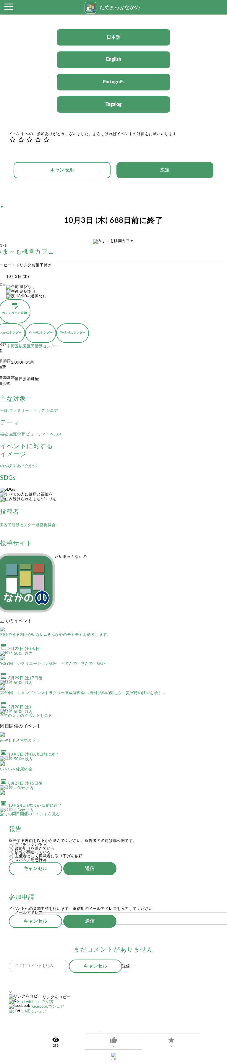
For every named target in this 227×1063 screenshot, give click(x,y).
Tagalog (114, 104)
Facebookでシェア (47, 1007)
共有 (113, 1058)
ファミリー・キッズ (27, 411)
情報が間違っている (33, 852)
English (113, 59)
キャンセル (62, 170)
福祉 (4, 434)
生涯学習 (17, 434)
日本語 (113, 37)
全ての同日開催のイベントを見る (30, 814)
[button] (8, 8)
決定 (165, 170)
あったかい (27, 466)
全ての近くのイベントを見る (26, 716)
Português (113, 82)
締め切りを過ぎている (35, 848)
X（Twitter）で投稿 (35, 1002)
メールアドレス (29, 913)
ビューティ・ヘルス (44, 434)
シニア (52, 411)
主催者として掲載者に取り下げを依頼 (49, 856)
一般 (4, 411)
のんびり (8, 466)
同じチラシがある (31, 845)
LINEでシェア (33, 1011)
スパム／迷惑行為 (31, 860)
